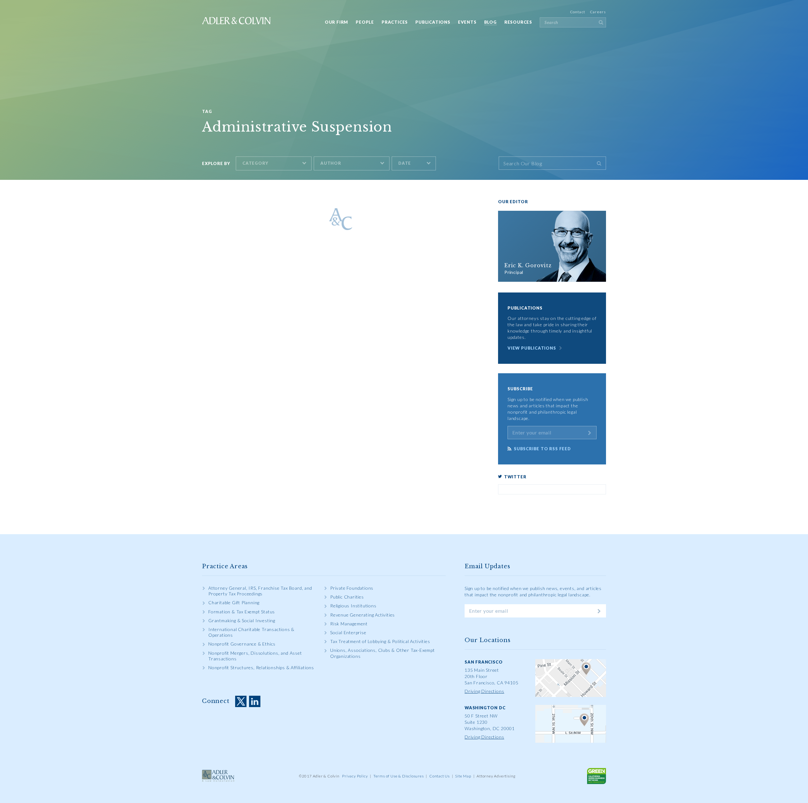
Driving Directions (484, 691)
